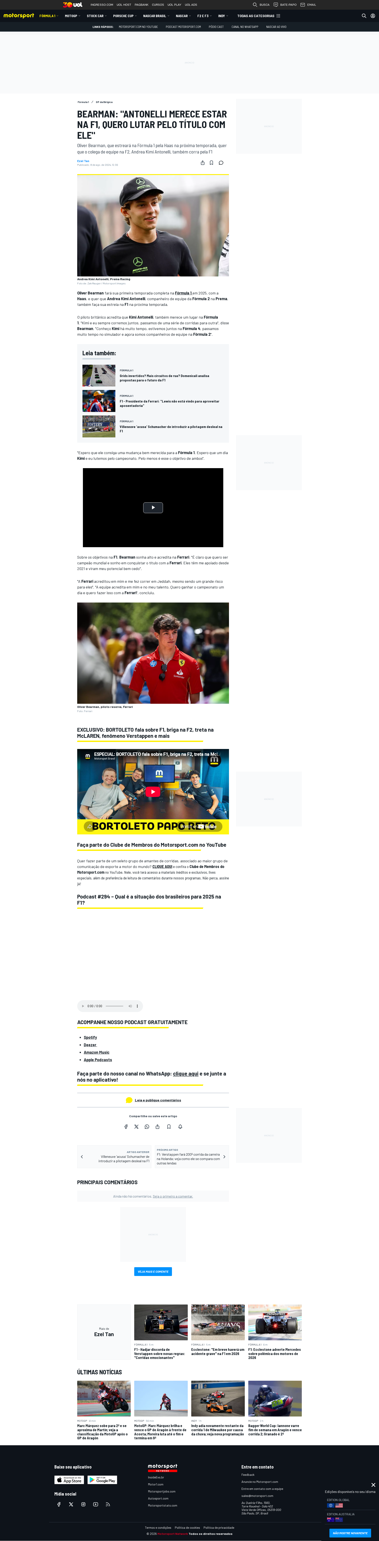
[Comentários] (222, 162)
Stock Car (95, 16)
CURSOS (158, 4)
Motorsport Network (172, 1534)
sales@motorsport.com (257, 1496)
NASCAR (182, 16)
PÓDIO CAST (216, 27)
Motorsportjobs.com (161, 1491)
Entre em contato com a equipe (262, 1488)
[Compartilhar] (202, 162)
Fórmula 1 (47, 16)
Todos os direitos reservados (210, 1534)
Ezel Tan (83, 160)
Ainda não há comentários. (153, 1196)
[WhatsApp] (147, 1126)
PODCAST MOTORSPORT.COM (183, 27)
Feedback (247, 1474)
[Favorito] (211, 162)
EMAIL (311, 4)
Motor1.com (155, 1484)
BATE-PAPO (288, 4)
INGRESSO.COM (102, 4)
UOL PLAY (174, 4)
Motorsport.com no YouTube (138, 27)
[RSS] (108, 1504)
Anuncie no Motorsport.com (259, 1481)
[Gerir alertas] (180, 1126)
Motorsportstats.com (162, 1505)
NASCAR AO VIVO (276, 27)
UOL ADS (191, 4)
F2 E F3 (203, 16)
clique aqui (185, 1073)
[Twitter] (136, 1126)
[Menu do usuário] (372, 15)
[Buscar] (364, 15)
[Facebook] (126, 1126)
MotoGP (71, 16)
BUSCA (265, 4)
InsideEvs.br (156, 1477)
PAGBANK (141, 4)
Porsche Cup (123, 16)
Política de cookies (187, 1527)
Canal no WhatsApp (245, 27)
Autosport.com (158, 1498)
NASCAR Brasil (154, 16)
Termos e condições (158, 1527)
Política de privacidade (219, 1527)
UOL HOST (124, 4)
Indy (221, 16)
